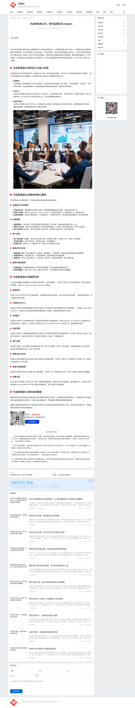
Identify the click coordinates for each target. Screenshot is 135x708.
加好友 (110, 82)
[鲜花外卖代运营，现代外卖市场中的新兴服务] (18, 532)
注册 (123, 5)
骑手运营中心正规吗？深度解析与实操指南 (46, 599)
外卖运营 (100, 26)
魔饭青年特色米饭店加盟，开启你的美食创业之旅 (48, 566)
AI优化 (104, 61)
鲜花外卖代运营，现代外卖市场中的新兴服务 (47, 532)
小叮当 (113, 79)
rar (119, 82)
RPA (115, 82)
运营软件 (30, 12)
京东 (115, 67)
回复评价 (101, 91)
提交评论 (16, 691)
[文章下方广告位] (51, 483)
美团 (106, 58)
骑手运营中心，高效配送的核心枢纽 (43, 615)
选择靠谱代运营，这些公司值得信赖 (21, 475)
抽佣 (99, 67)
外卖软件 (100, 22)
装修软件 (40, 12)
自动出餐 (116, 58)
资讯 (111, 12)
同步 (99, 85)
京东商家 (115, 88)
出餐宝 (121, 88)
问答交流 (100, 33)
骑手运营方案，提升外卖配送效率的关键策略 (47, 582)
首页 (11, 12)
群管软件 (119, 85)
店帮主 (114, 73)
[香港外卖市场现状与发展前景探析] (18, 649)
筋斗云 (110, 61)
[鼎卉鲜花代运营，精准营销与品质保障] (18, 516)
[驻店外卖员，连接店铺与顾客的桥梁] (18, 632)
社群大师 (105, 85)
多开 (112, 64)
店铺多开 (101, 79)
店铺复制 (101, 70)
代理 (104, 12)
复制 (111, 58)
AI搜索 (119, 76)
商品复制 (108, 88)
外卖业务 (69, 12)
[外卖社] (13, 5)
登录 (118, 5)
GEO (99, 61)
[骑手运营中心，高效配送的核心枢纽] (18, 615)
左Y (113, 70)
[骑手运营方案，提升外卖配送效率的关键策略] (18, 582)
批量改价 (121, 73)
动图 (108, 76)
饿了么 (107, 64)
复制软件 (20, 12)
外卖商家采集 (102, 82)
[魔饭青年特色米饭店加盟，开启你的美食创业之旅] (18, 565)
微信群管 (112, 85)
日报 (122, 58)
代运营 (122, 64)
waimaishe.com (41, 28)
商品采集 (101, 88)
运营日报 (108, 73)
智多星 (107, 79)
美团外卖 (101, 64)
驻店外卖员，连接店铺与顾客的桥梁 (43, 632)
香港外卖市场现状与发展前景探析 (42, 649)
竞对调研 (101, 73)
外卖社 (21, 3)
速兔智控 (108, 70)
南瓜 (103, 76)
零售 (103, 67)
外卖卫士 (109, 67)
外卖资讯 (24, 18)
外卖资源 (100, 37)
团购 (99, 76)
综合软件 (60, 12)
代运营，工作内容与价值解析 (61, 475)
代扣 (116, 64)
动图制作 (121, 67)
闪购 (117, 70)
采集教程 (100, 44)
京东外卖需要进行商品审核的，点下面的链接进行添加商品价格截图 (55, 499)
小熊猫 (113, 76)
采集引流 (50, 12)
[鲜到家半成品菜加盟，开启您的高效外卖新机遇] (18, 549)
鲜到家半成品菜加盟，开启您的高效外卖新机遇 (47, 549)
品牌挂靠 (89, 12)
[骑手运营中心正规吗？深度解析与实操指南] (18, 599)
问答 (97, 12)
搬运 (115, 61)
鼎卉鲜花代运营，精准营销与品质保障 (44, 516)
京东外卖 (41, 508)
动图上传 (121, 61)
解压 (122, 82)
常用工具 (79, 12)
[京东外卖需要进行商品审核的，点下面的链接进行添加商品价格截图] (18, 500)
